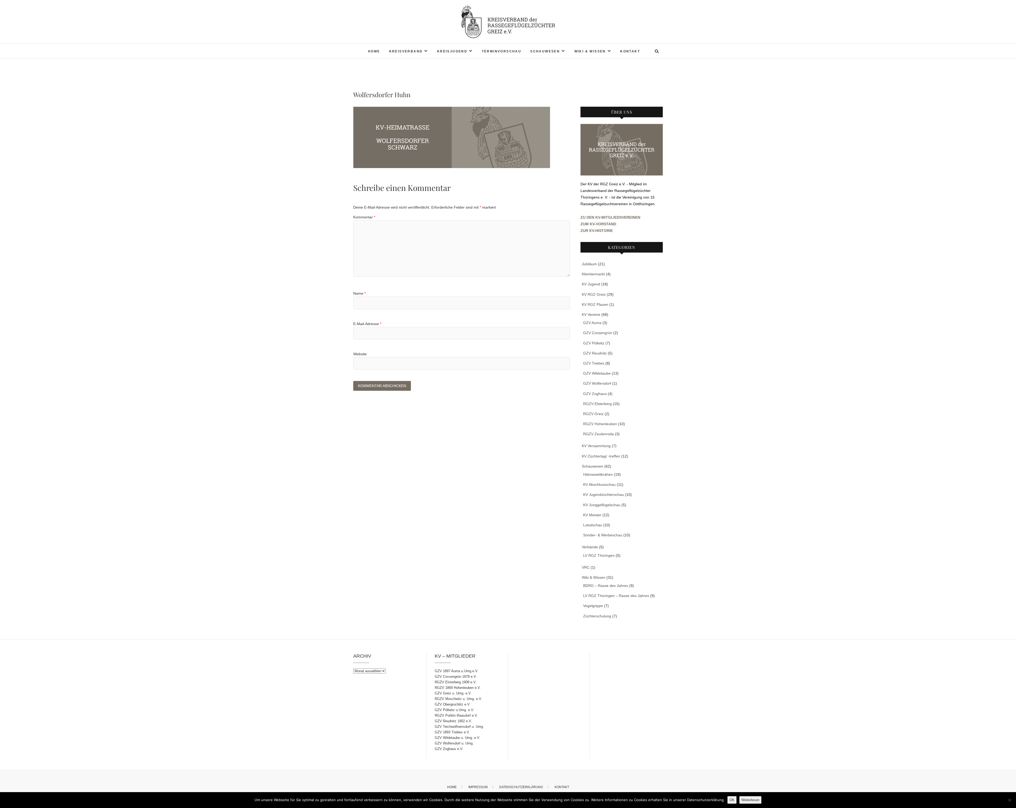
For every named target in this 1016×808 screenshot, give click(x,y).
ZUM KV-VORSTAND (598, 224)
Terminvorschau (501, 51)
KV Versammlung (596, 446)
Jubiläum (589, 264)
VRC (585, 567)
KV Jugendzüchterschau (603, 494)
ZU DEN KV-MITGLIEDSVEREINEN (610, 217)
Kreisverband (406, 51)
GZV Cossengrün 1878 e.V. (456, 677)
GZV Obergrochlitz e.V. (452, 704)
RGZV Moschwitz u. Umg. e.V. (458, 699)
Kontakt (630, 51)
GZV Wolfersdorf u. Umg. (454, 743)
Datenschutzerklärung (521, 787)
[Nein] (1009, 800)
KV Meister (592, 515)
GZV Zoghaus (595, 394)
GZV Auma (592, 323)
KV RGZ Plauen (595, 304)
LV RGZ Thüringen (599, 555)
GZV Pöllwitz (593, 343)
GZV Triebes (593, 363)
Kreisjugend (452, 51)
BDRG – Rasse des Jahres (605, 585)
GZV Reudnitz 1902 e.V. (453, 721)
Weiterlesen (750, 800)
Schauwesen (545, 51)
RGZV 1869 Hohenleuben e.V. (458, 688)
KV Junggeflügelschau (601, 505)
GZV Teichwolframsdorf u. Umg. (459, 727)
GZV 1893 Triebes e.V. (452, 732)
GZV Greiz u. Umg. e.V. (453, 693)
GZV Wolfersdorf (597, 383)
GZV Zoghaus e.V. (449, 749)
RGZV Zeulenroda (598, 434)
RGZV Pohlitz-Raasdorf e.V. (456, 715)
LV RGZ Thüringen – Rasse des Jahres (616, 596)
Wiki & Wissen (590, 51)
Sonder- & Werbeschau (602, 535)
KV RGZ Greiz (594, 294)
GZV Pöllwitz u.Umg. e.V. (454, 710)
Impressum (478, 787)
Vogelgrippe (593, 606)
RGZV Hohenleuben (600, 424)
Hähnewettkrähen (598, 474)
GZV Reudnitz (595, 353)
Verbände (590, 547)
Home (374, 51)
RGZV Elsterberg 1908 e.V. (456, 682)
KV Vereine (591, 314)
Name (359, 293)
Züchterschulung (597, 616)
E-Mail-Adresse (367, 324)
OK (731, 800)
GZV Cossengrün (597, 333)
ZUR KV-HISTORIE (596, 230)
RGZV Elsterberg (597, 404)
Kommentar (364, 217)
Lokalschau (592, 525)
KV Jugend (591, 284)
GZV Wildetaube (597, 373)
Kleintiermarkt (593, 274)
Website (360, 354)
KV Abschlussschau (599, 484)
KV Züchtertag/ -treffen (601, 456)
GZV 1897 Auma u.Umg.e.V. (456, 671)
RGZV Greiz (593, 414)
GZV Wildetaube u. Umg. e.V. (457, 738)
